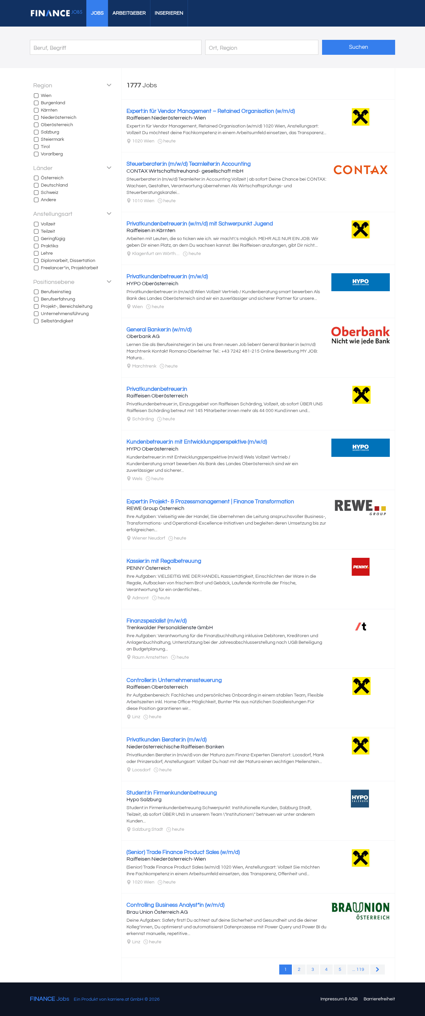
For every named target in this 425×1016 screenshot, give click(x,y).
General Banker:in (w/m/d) (159, 330)
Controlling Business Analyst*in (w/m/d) (175, 905)
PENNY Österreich (149, 568)
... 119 (358, 969)
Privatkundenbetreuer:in (157, 389)
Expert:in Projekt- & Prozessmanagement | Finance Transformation (210, 502)
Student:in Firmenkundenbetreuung (172, 793)
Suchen (358, 47)
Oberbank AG (143, 336)
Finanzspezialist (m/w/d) (157, 621)
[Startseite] (56, 13)
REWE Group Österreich (155, 508)
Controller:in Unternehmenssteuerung (174, 680)
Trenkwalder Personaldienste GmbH (170, 627)
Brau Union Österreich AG (157, 912)
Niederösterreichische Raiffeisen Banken (175, 746)
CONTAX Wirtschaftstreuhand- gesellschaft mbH (185, 171)
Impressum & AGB (339, 999)
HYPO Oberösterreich (152, 283)
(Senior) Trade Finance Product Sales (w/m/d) (183, 852)
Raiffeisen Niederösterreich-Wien (166, 118)
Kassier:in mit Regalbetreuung (164, 561)
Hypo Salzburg (144, 799)
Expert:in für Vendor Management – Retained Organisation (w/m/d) (211, 111)
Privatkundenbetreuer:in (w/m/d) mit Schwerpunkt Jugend (200, 224)
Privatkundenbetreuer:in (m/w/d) (167, 277)
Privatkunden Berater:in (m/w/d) (167, 740)
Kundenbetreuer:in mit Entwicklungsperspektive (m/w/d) (197, 442)
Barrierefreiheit (379, 999)
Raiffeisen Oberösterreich (157, 395)
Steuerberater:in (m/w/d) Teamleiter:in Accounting (189, 164)
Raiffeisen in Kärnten (151, 230)
